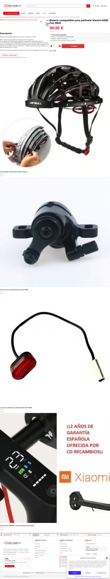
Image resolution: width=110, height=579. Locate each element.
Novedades (30, 13)
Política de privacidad (90, 576)
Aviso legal (98, 576)
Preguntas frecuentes (40, 553)
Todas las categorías (12, 13)
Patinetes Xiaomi (40, 17)
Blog (61, 553)
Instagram (95, 553)
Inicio (1, 17)
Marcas (38, 13)
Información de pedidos (40, 550)
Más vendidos (52, 13)
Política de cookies (79, 576)
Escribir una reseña (10, 566)
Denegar (88, 573)
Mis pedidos (38, 546)
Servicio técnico (63, 546)
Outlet (44, 13)
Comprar (74, 46)
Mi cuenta (37, 543)
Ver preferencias (101, 573)
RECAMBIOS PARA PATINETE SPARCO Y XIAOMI (19, 17)
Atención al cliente (39, 555)
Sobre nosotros (63, 543)
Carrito (36, 548)
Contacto (37, 557)
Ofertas (23, 13)
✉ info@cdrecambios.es (91, 543)
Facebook (88, 553)
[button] (107, 558)
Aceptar (75, 573)
